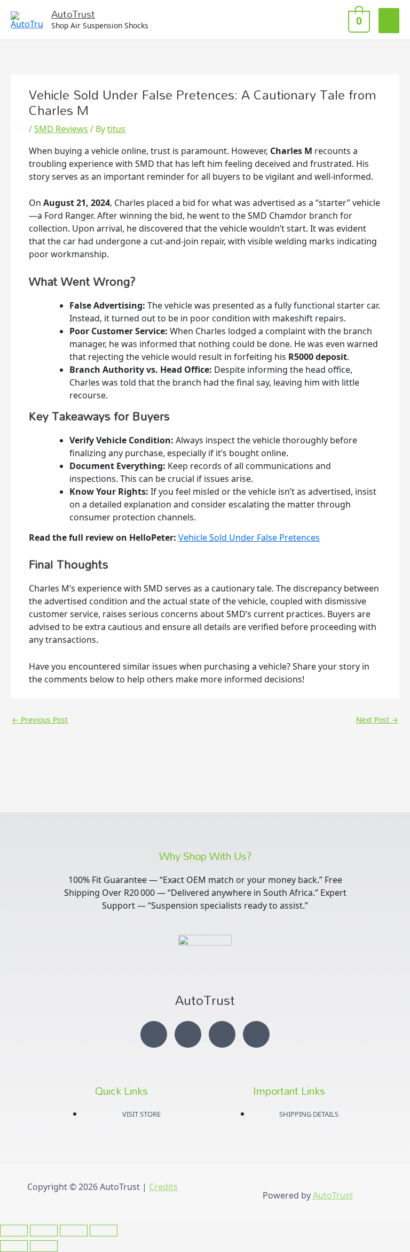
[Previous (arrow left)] (14, 1246)
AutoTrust (73, 14)
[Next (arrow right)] (44, 1246)
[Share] (74, 1230)
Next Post (377, 720)
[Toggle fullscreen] (44, 1230)
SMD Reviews (61, 129)
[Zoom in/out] (14, 1230)
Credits (163, 1187)
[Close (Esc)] (103, 1230)
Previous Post (40, 720)
